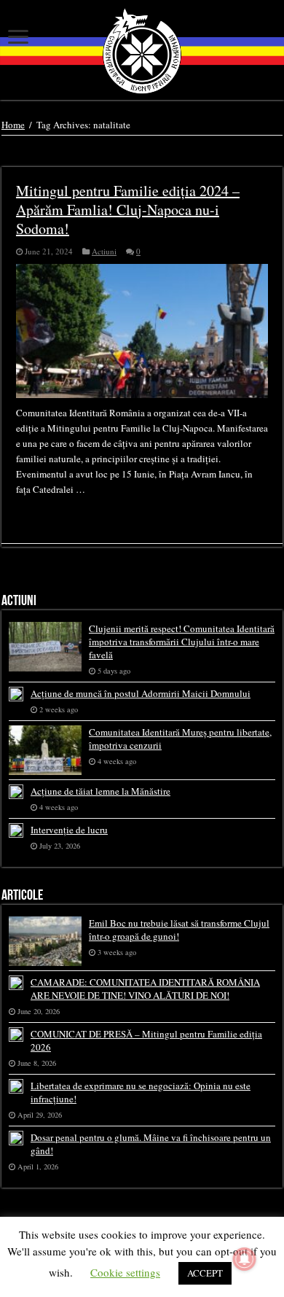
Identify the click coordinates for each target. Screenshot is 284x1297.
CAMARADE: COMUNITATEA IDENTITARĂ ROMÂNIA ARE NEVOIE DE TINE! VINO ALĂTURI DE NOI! (145, 988)
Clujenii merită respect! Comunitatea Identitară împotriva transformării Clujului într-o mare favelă (182, 641)
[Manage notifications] (244, 1259)
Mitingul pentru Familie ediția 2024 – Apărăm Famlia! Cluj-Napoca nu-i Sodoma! (128, 209)
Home (13, 124)
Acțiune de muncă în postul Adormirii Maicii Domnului (141, 693)
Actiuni (104, 251)
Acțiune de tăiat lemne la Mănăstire (100, 791)
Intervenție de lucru (69, 829)
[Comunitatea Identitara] (142, 51)
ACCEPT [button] (205, 1273)
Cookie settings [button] (125, 1272)
